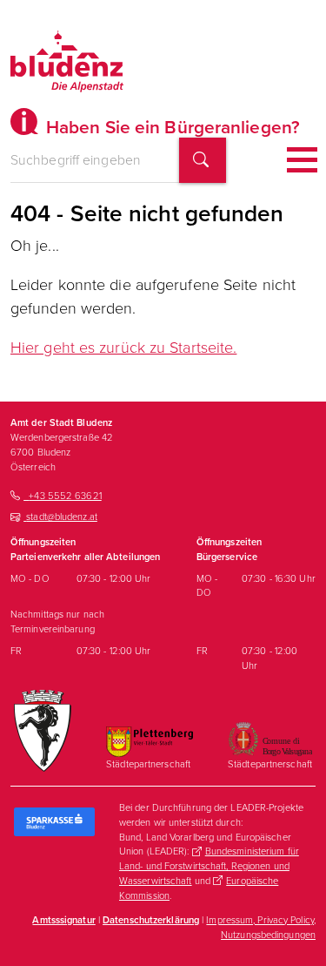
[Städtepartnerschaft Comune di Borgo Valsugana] (270, 738)
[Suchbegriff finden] (202, 161)
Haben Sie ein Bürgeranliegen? (171, 126)
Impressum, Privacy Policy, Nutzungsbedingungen (261, 927)
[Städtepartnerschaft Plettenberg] (149, 741)
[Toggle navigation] (302, 160)
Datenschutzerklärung (151, 920)
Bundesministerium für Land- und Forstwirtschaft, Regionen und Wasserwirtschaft (209, 866)
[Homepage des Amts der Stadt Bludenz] (66, 61)
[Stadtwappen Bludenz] (42, 730)
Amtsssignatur (63, 920)
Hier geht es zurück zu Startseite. (123, 347)
